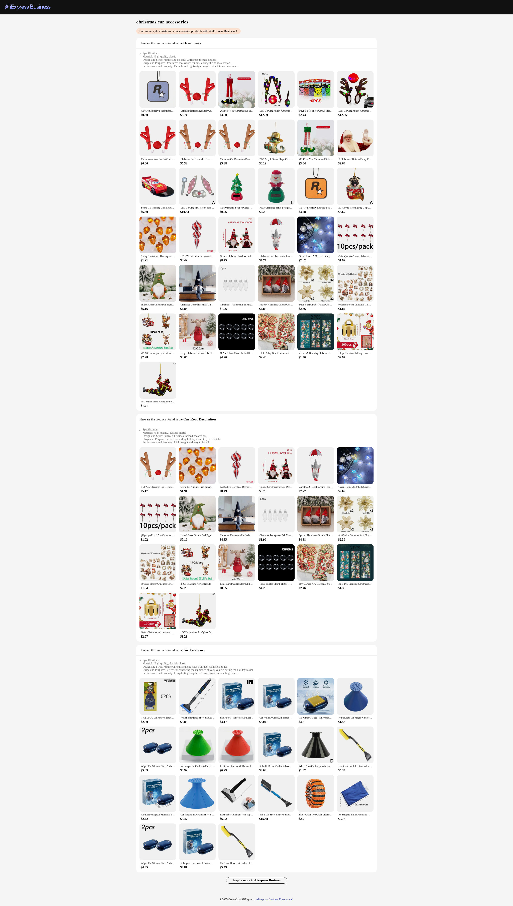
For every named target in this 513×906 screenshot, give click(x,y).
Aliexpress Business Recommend (274, 899)
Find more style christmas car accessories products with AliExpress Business (187, 31)
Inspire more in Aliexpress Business (257, 880)
